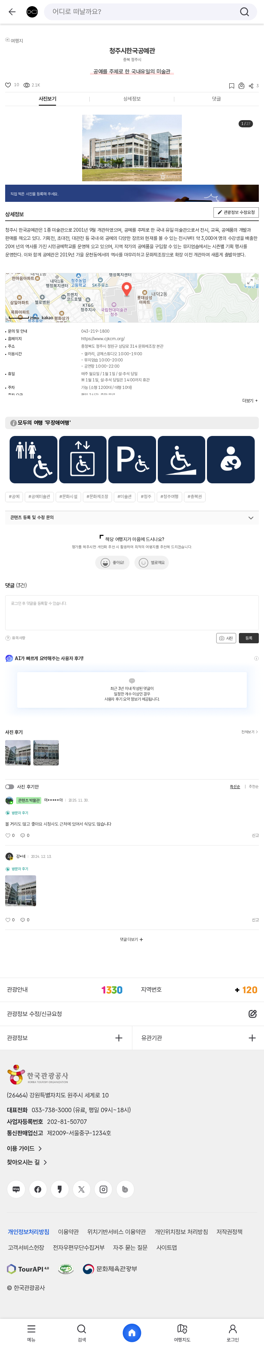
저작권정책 (229, 1231)
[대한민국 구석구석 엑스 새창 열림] (82, 1189)
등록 (248, 638)
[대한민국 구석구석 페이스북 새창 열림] (38, 1189)
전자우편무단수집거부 (78, 1247)
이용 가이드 (20, 1148)
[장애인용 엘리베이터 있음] (83, 460)
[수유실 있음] (231, 460)
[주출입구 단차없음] (182, 460)
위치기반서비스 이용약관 (116, 1231)
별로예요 (158, 562)
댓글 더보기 (129, 939)
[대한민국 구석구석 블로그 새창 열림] (16, 1189)
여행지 (17, 41)
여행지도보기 (250, 282)
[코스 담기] (239, 85)
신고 (255, 835)
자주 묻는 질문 (130, 1247)
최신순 (235, 786)
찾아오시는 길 (23, 1162)
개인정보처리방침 (28, 1231)
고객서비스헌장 (26, 1247)
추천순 (254, 786)
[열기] (251, 518)
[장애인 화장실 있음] (33, 460)
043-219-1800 (95, 331)
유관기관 (151, 1037)
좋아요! (118, 562)
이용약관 (68, 1231)
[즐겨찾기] (229, 86)
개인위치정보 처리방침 (181, 1231)
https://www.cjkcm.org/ (102, 338)
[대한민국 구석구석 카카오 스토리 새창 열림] (60, 1189)
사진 (229, 638)
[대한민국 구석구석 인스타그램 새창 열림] (103, 1189)
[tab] (31, 1333)
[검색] (244, 12)
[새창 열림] (28, 1269)
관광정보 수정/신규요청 (34, 1013)
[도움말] (8, 638)
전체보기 (248, 732)
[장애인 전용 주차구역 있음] (132, 460)
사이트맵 (166, 1247)
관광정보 (17, 1037)
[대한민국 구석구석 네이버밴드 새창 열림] (125, 1189)
